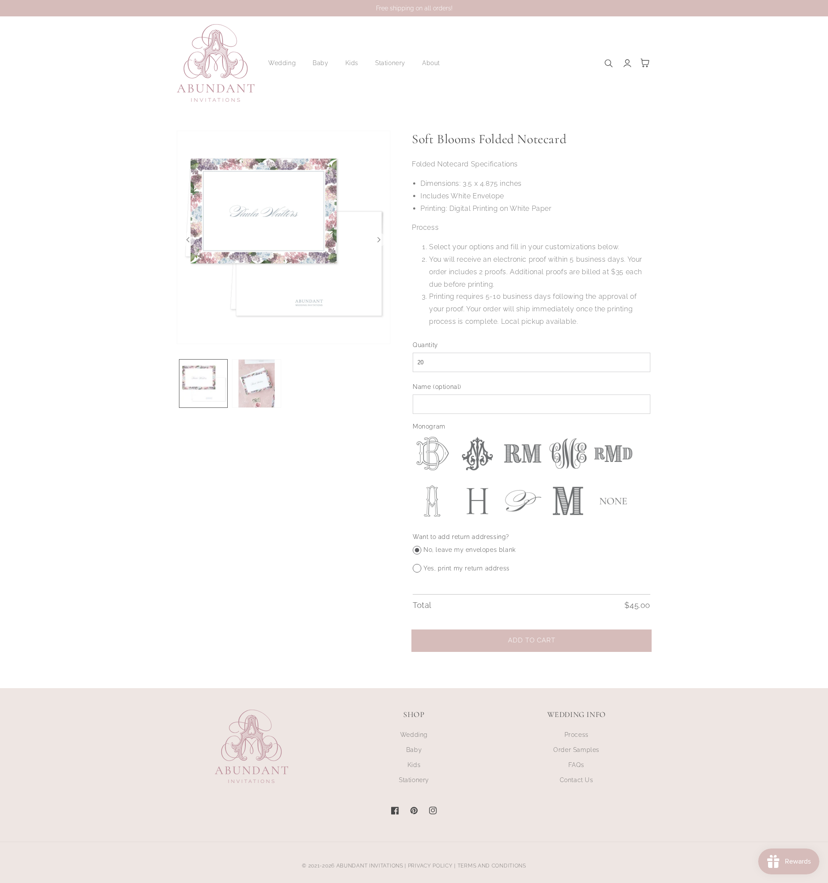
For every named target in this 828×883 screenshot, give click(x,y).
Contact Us (576, 780)
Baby (414, 749)
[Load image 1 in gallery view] (203, 383)
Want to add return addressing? (461, 536)
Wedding (414, 734)
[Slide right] (379, 240)
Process (577, 734)
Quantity (425, 344)
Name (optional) (437, 386)
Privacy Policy (430, 866)
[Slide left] (188, 240)
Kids (414, 764)
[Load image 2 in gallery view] (256, 383)
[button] (285, 63)
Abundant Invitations (369, 866)
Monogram (429, 426)
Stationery (414, 780)
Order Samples (576, 749)
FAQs (576, 764)
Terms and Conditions (492, 866)
